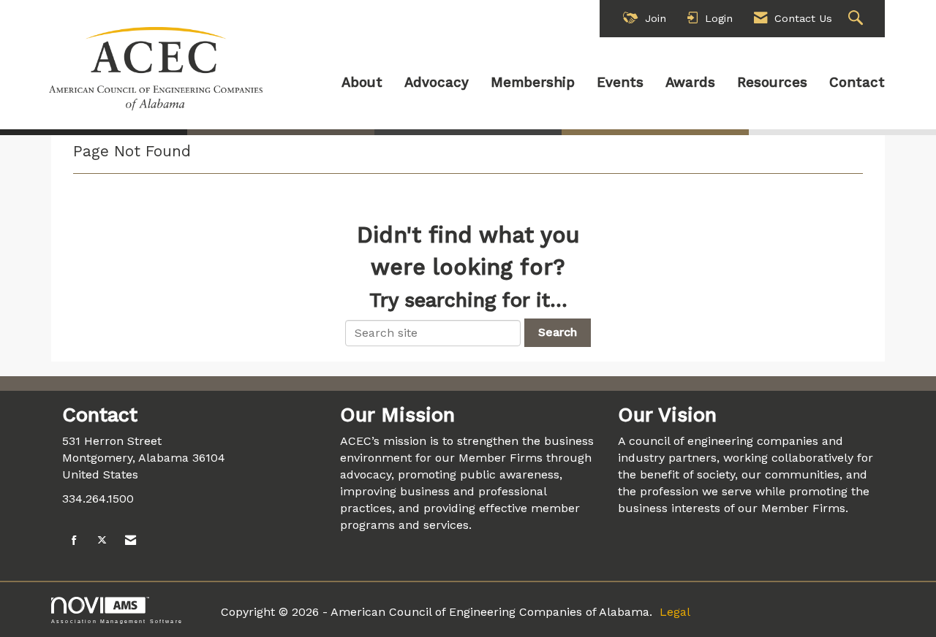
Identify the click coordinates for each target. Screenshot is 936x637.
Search (557, 332)
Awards (690, 83)
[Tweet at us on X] (102, 541)
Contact (857, 83)
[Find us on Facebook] (74, 541)
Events (620, 83)
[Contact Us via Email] (130, 541)
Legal (675, 612)
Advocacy (436, 83)
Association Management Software (117, 621)
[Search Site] (857, 18)
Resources (772, 83)
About (361, 83)
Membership (533, 83)
